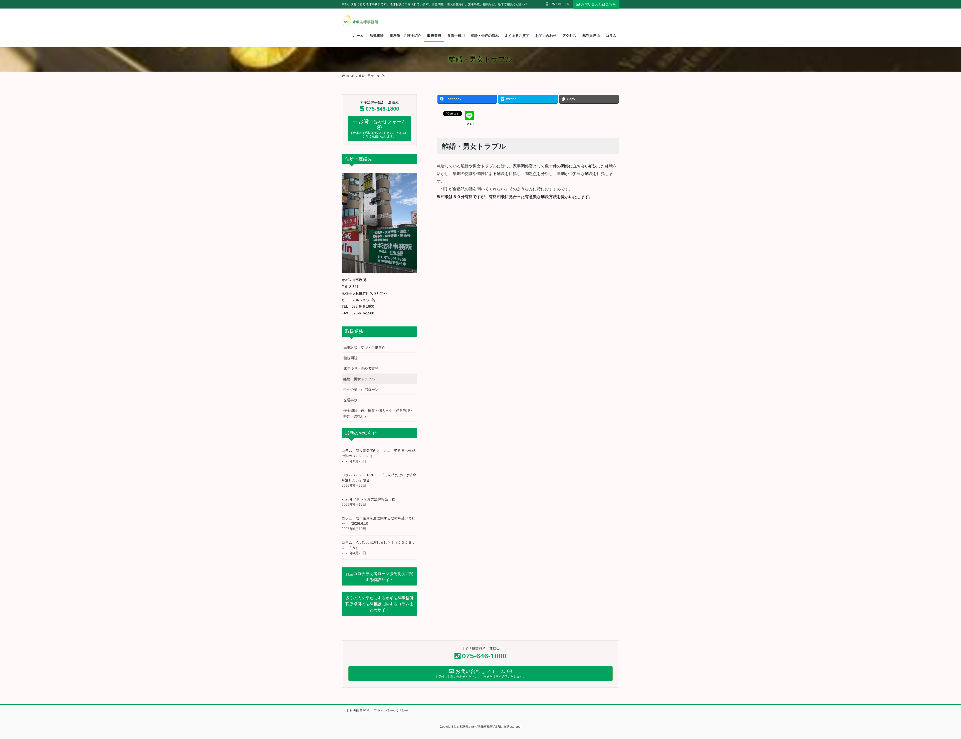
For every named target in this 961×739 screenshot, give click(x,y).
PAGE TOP (936, 712)
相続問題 (350, 358)
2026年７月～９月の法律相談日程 (368, 499)
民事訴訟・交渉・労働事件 (364, 347)
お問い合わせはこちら (598, 4)
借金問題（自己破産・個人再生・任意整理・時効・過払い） (378, 413)
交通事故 (350, 400)
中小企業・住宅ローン (360, 390)
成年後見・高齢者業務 (360, 368)
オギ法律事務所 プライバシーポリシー (376, 710)
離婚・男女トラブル (359, 379)
